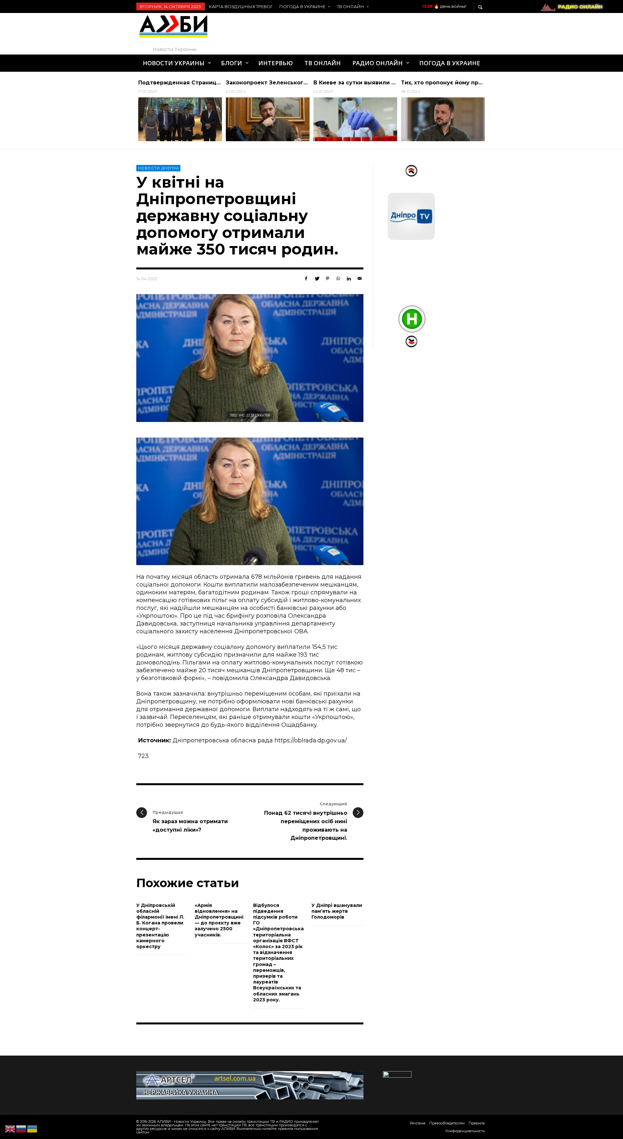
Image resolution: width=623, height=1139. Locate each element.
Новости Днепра (158, 168)
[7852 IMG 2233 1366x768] (249, 358)
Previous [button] (131, 113)
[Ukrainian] (32, 1128)
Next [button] (491, 113)
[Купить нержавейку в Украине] (249, 1084)
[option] (180, 110)
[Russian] (21, 1128)
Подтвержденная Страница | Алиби (190, 83)
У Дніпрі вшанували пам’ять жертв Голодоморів (337, 911)
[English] (10, 1128)
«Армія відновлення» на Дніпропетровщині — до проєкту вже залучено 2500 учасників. (219, 920)
